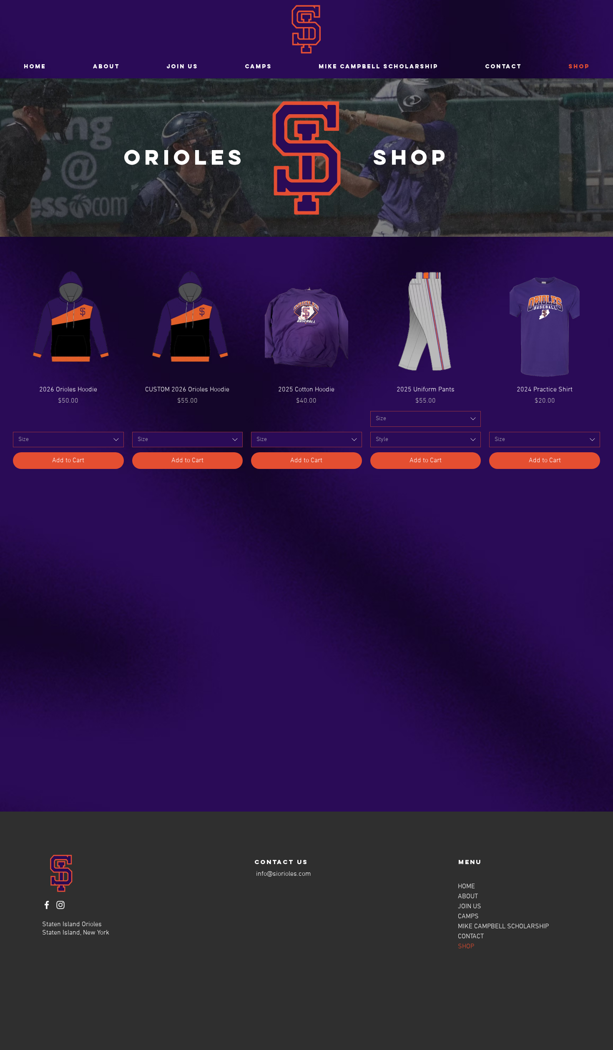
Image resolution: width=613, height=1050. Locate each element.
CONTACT (471, 936)
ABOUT (468, 896)
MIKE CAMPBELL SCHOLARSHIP (503, 926)
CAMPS (468, 916)
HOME (466, 886)
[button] (182, 66)
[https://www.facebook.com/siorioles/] (46, 905)
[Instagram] (60, 905)
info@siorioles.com (283, 874)
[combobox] (68, 440)
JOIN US (469, 906)
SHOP (466, 946)
